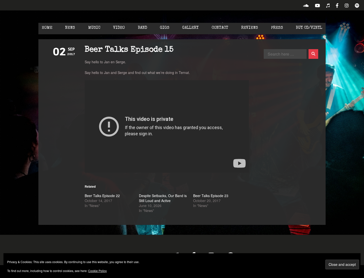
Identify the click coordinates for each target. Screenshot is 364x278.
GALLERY (190, 28)
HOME (47, 28)
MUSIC (94, 28)
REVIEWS (249, 28)
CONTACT (220, 28)
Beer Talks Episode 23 (210, 195)
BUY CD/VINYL (309, 28)
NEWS (70, 28)
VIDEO (119, 28)
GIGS (164, 28)
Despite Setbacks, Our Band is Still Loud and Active (163, 198)
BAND (142, 28)
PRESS (277, 28)
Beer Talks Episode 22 (102, 195)
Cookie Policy (97, 271)
